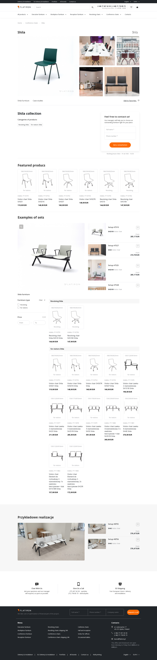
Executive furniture (38, 14)
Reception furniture (77, 14)
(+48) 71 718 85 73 (119, 6)
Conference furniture (25, 634)
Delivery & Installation (24, 2)
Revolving (23, 305)
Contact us (72, 2)
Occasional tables (84, 637)
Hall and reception (84, 630)
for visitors (24, 308)
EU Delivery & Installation (41, 2)
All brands (63, 2)
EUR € (135, 2)
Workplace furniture (57, 14)
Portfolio (54, 2)
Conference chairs (112, 14)
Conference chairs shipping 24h (58, 637)
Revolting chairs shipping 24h (58, 630)
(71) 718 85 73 (73, 593)
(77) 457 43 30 (75, 591)
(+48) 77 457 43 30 (104, 6)
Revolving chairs (94, 14)
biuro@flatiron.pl (120, 639)
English (127, 2)
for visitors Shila (36, 125)
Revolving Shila (23, 125)
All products (22, 14)
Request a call (133, 612)
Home (20, 23)
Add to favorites (130, 100)
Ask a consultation (120, 145)
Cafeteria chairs (83, 627)
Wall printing (97, 655)
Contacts (128, 14)
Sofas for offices (84, 634)
